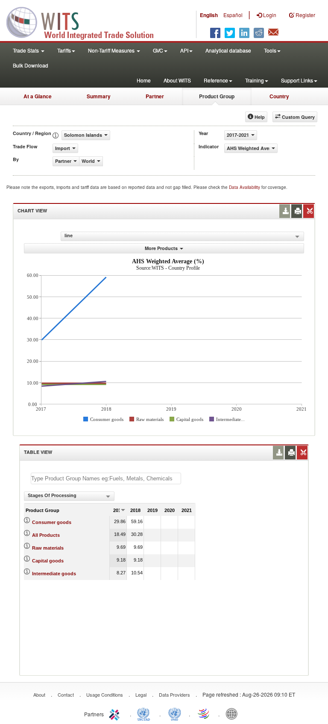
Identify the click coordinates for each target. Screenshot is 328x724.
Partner (155, 96)
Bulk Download (30, 65)
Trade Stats (26, 50)
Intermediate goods (54, 573)
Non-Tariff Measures (112, 50)
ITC (115, 713)
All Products (46, 535)
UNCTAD (145, 713)
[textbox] (106, 478)
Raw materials (48, 547)
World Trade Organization (204, 713)
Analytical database (228, 50)
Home (144, 80)
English (209, 15)
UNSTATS (174, 713)
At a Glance (37, 96)
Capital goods (48, 560)
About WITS (177, 80)
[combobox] (69, 496)
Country (279, 96)
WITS (85, 21)
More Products (161, 248)
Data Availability (245, 187)
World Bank (233, 713)
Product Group (216, 96)
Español (233, 14)
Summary (99, 96)
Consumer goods (51, 522)
